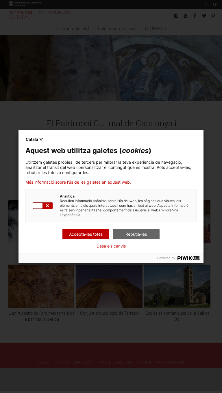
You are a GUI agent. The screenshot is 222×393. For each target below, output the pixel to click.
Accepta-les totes (86, 234)
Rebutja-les (136, 234)
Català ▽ (34, 139)
